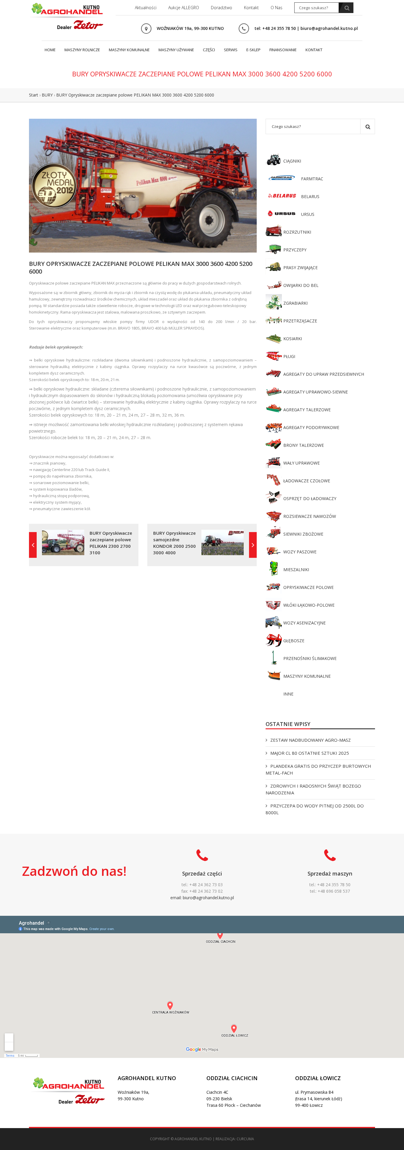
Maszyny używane (176, 49)
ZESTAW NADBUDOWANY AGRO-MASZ (310, 740)
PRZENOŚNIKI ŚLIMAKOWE (310, 658)
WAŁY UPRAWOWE (301, 463)
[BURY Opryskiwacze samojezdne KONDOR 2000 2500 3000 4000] (253, 545)
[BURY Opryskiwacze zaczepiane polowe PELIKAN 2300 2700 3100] (33, 545)
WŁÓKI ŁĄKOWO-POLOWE (308, 605)
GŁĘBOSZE (293, 640)
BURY (47, 95)
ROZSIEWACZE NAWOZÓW (309, 516)
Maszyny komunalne (129, 49)
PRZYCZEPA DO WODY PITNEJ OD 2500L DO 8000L (315, 809)
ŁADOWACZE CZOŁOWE (306, 481)
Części (209, 49)
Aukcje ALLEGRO (183, 7)
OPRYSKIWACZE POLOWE (308, 587)
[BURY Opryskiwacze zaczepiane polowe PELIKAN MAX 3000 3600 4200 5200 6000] (143, 185)
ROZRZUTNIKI (297, 232)
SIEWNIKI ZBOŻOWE (303, 534)
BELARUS (310, 196)
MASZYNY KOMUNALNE (307, 676)
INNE (288, 694)
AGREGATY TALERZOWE (307, 409)
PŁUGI (289, 356)
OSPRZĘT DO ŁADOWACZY (309, 498)
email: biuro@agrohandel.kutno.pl (202, 897)
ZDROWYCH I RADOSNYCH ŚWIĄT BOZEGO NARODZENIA (313, 789)
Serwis (230, 49)
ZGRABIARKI (295, 303)
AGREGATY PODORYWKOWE (311, 427)
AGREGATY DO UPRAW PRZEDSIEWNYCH (323, 374)
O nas (276, 7)
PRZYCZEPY (294, 250)
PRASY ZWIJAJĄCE (300, 267)
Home (50, 49)
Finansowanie (283, 49)
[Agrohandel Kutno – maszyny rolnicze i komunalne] (67, 15)
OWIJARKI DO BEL (301, 285)
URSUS (307, 214)
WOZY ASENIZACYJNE (304, 623)
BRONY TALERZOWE (303, 445)
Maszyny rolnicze (82, 49)
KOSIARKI (292, 338)
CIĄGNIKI (292, 161)
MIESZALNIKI (296, 569)
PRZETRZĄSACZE (300, 321)
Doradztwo (221, 7)
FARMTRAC (312, 179)
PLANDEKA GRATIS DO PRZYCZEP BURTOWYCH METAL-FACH (318, 769)
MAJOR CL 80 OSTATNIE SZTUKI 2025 (309, 753)
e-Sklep (253, 49)
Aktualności (145, 7)
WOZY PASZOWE (299, 552)
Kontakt (251, 7)
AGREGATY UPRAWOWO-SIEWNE (315, 392)
